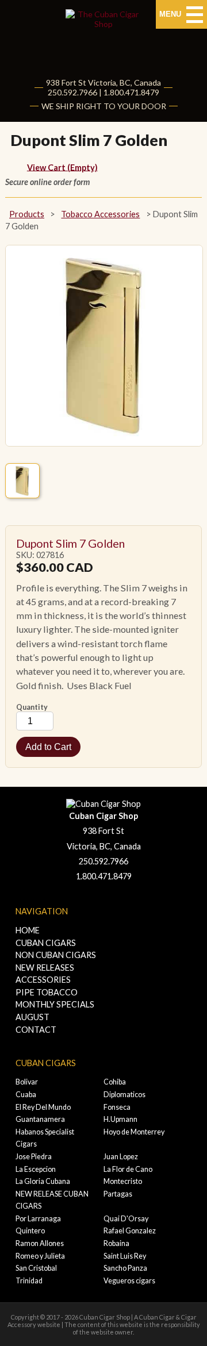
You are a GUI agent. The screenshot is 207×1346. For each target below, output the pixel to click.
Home (28, 930)
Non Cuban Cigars (56, 955)
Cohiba (114, 1082)
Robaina (116, 1243)
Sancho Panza (125, 1268)
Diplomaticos (124, 1094)
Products (26, 214)
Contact (36, 1030)
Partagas (117, 1194)
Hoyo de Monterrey (133, 1132)
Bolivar (27, 1082)
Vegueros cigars (129, 1280)
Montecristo (122, 1181)
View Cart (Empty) (62, 167)
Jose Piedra (34, 1156)
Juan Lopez (120, 1156)
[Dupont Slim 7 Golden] (22, 480)
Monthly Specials (55, 1010)
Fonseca (117, 1107)
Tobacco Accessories (100, 214)
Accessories (43, 979)
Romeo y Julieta (40, 1256)
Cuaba (26, 1094)
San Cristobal (36, 1268)
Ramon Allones (40, 1243)
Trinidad (29, 1280)
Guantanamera (40, 1119)
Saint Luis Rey (124, 1256)
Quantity (32, 707)
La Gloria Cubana (43, 1181)
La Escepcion (36, 1169)
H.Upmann (120, 1119)
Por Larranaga (38, 1218)
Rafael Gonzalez (129, 1230)
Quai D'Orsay (125, 1218)
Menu (171, 14)
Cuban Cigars (46, 943)
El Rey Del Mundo (43, 1107)
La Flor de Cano (127, 1169)
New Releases (45, 967)
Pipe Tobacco (47, 992)
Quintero (30, 1230)
